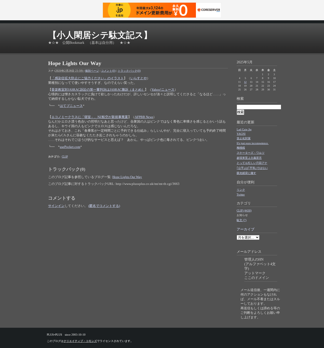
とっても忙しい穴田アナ (252, 162)
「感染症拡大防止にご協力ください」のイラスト (87, 78)
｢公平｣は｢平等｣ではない (252, 167)
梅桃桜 (241, 147)
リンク (241, 189)
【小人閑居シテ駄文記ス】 (100, 35)
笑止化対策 (244, 138)
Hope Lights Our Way (127, 177)
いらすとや (138, 78)
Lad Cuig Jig (244, 129)
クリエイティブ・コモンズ (80, 340)
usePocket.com (70, 147)
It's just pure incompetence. (253, 143)
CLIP (65, 156)
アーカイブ (245, 229)
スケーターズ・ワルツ (251, 152)
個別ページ (92, 70)
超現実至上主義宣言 (249, 157)
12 (245, 82)
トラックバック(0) (129, 70)
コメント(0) (108, 70)
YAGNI (241, 133)
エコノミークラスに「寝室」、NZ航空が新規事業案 (89, 117)
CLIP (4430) (244, 210)
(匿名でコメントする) (104, 206)
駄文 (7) (242, 220)
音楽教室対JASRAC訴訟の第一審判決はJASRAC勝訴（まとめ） (98, 89)
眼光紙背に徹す (246, 173)
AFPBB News (144, 117)
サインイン (56, 206)
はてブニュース (71, 106)
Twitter (241, 194)
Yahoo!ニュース (162, 89)
